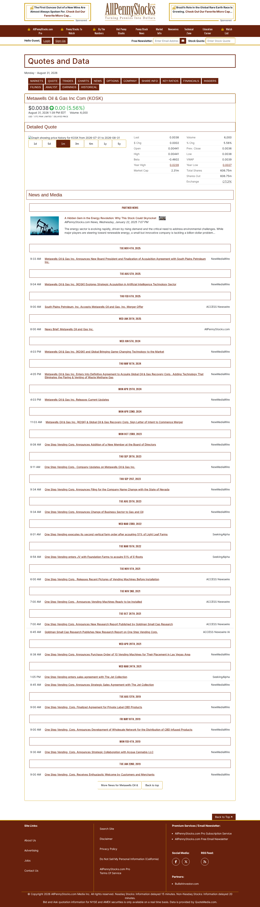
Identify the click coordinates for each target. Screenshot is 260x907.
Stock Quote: (197, 40)
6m (91, 143)
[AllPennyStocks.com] (130, 11)
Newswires (173, 29)
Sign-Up (60, 40)
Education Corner (207, 31)
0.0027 (227, 165)
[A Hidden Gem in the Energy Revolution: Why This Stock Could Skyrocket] (44, 227)
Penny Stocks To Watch (73, 31)
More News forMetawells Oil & (119, 785)
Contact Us (31, 870)
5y (119, 143)
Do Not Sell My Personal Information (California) (129, 859)
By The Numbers (100, 31)
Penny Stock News (142, 31)
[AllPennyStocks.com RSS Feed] (205, 862)
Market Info (159, 31)
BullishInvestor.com (187, 883)
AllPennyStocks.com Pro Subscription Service (203, 833)
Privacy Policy (108, 848)
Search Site (107, 828)
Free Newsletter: (142, 40)
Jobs (27, 860)
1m (63, 143)
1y (105, 143)
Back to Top (223, 817)
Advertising (31, 850)
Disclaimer (106, 838)
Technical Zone (188, 31)
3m (77, 143)
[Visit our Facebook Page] (176, 862)
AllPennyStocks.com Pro (42, 31)
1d (35, 143)
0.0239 (174, 165)
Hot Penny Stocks (121, 31)
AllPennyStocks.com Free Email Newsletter (201, 839)
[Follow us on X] (186, 862)
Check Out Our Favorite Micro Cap (207, 11)
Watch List (228, 31)
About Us (30, 840)
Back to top (152, 785)
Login (46, 40)
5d (49, 143)
